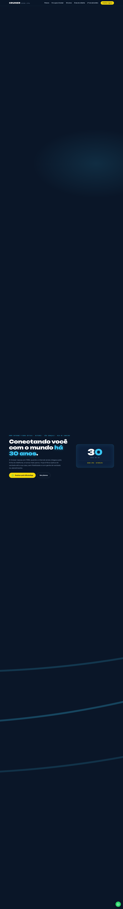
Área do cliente (79, 3)
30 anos (69, 3)
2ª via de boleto (92, 3)
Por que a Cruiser (58, 3)
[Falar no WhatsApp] (118, 904)
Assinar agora (107, 3)
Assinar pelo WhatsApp (24, 475)
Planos (46, 3)
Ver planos (44, 475)
